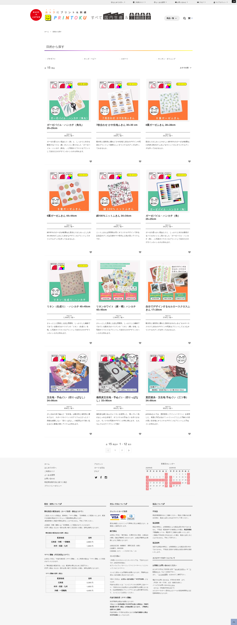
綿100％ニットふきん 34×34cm (113, 215)
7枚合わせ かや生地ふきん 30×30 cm (117, 124)
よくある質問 (160, 2)
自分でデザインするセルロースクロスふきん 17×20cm (168, 308)
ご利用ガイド (139, 2)
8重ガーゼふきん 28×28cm (161, 124)
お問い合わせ (181, 2)
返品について (158, 504)
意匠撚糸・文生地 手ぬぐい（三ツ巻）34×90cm (167, 399)
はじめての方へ (118, 2)
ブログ (201, 2)
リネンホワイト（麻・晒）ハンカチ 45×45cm (116, 308)
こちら (172, 585)
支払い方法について (117, 504)
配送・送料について (52, 504)
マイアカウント (220, 2)
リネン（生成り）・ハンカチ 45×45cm (68, 306)
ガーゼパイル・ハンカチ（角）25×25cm (163, 217)
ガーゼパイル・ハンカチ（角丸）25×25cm (65, 126)
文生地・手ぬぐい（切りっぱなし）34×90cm (66, 399)
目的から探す (57, 31)
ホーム (46, 31)
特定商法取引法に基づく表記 (55, 482)
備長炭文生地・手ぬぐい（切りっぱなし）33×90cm (117, 399)
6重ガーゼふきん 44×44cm (62, 215)
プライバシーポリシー (53, 485)
